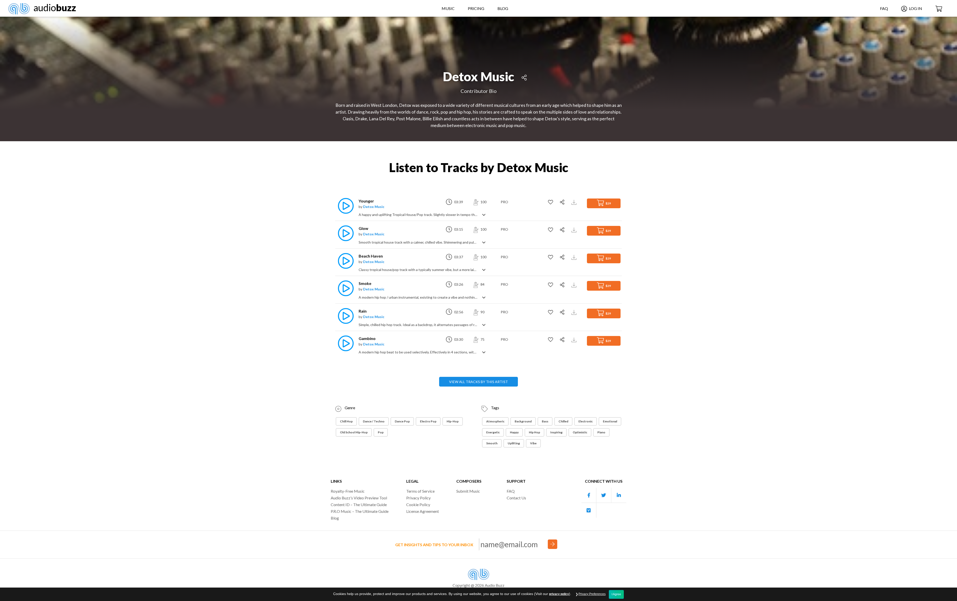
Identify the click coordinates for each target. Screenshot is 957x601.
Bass (545, 421)
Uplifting (514, 443)
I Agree (616, 594)
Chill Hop (346, 421)
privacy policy (559, 594)
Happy (514, 432)
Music (448, 8)
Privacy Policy (418, 497)
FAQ (884, 8)
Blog (502, 8)
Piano (601, 432)
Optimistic (580, 432)
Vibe (533, 443)
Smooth (491, 443)
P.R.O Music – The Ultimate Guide (360, 511)
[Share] (524, 76)
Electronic (585, 421)
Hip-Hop (453, 421)
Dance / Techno (374, 421)
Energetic (493, 432)
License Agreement (422, 511)
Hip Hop (534, 432)
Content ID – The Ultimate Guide (359, 504)
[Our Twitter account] (603, 495)
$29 (608, 203)
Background (523, 421)
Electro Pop (428, 421)
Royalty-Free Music (348, 491)
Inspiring (556, 432)
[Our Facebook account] (588, 495)
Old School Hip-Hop (354, 432)
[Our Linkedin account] (618, 495)
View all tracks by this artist (478, 382)
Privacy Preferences (592, 594)
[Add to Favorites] (551, 202)
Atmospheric (495, 421)
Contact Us (516, 497)
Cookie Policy (418, 504)
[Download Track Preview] (574, 202)
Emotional (610, 421)
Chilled (563, 421)
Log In (915, 8)
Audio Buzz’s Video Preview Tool (359, 497)
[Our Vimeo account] (588, 510)
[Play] (344, 206)
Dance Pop (402, 421)
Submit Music (468, 491)
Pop (381, 432)
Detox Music (373, 206)
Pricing (476, 8)
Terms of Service (420, 491)
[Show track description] (483, 214)
